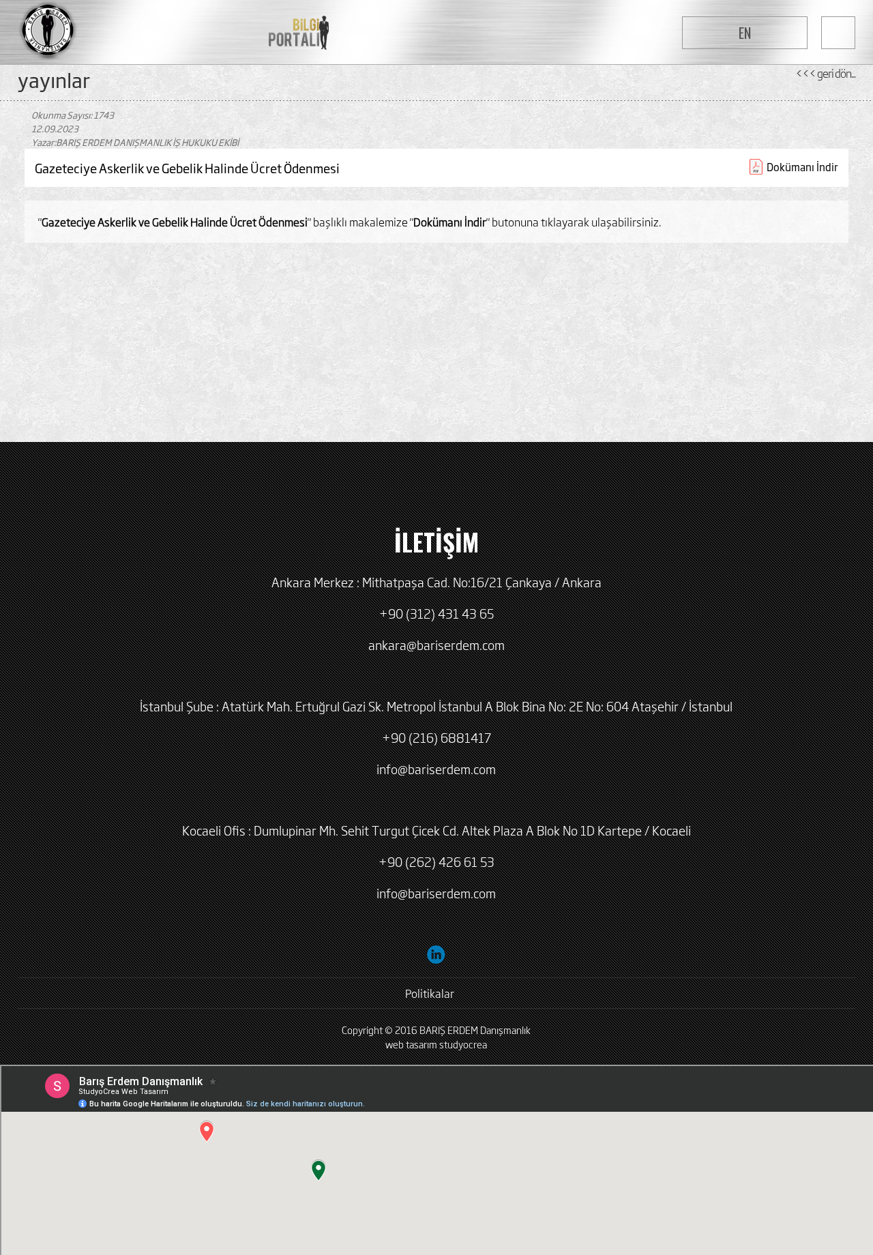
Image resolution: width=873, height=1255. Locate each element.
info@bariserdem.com (436, 769)
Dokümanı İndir (802, 167)
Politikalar (429, 993)
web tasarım (411, 1044)
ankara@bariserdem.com (436, 644)
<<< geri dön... (825, 73)
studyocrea (463, 1044)
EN (745, 33)
